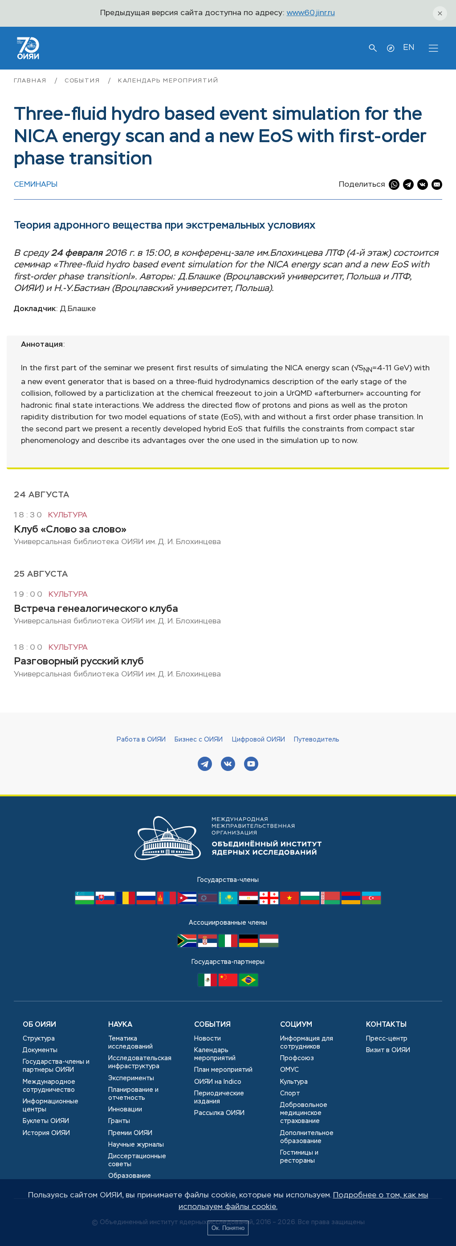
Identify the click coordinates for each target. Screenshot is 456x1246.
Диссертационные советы (137, 1160)
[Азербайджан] (371, 902)
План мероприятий (223, 1070)
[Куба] (188, 902)
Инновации (125, 1110)
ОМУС (289, 1070)
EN (408, 48)
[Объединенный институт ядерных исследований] (228, 868)
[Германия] (249, 945)
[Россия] (147, 902)
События (84, 81)
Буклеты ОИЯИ (46, 1121)
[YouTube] (251, 765)
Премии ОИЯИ (130, 1133)
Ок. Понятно (228, 1228)
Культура (67, 515)
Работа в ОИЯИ (141, 740)
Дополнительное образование (307, 1137)
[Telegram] (205, 765)
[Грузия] (270, 902)
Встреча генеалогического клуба (96, 609)
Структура (39, 1039)
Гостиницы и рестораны (299, 1157)
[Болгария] (311, 902)
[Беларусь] (331, 902)
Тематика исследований (130, 1043)
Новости (207, 1039)
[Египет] (249, 902)
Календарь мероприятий (168, 81)
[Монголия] (167, 902)
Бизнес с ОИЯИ (199, 740)
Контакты (386, 1025)
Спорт (290, 1093)
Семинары (35, 185)
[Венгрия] (269, 945)
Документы (40, 1050)
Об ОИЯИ (39, 1025)
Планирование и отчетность (133, 1094)
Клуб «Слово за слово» (70, 530)
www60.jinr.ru (311, 13)
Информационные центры (50, 1105)
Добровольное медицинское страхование (303, 1113)
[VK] (228, 765)
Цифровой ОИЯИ (258, 740)
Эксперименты (131, 1078)
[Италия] (229, 945)
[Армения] (352, 902)
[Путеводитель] (390, 48)
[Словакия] (106, 902)
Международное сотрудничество (49, 1086)
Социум (296, 1025)
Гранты (119, 1121)
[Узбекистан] (85, 902)
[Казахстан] (229, 902)
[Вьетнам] (290, 902)
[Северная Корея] (208, 902)
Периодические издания (219, 1097)
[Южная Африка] (188, 945)
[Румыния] (126, 902)
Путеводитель (316, 740)
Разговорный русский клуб (79, 662)
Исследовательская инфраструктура (139, 1062)
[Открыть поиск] (373, 48)
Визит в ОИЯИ (388, 1050)
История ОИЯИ (46, 1133)
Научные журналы (136, 1145)
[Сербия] (208, 945)
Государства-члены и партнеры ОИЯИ (56, 1066)
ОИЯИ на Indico (217, 1082)
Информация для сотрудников (306, 1043)
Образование (129, 1176)
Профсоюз (297, 1058)
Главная (31, 81)
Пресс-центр (386, 1039)
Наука (120, 1025)
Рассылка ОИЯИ (219, 1113)
